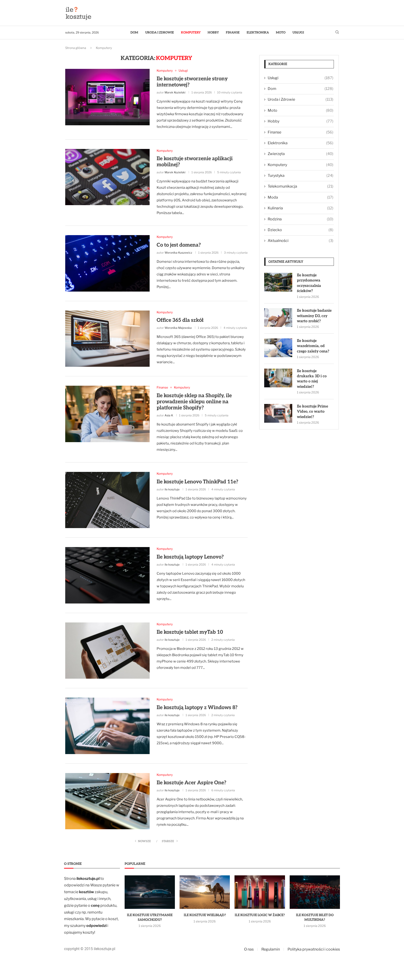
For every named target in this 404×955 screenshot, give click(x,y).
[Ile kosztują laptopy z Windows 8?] (107, 726)
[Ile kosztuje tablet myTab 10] (107, 650)
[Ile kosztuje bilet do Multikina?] (315, 892)
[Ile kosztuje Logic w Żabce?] (259, 892)
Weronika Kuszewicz (178, 252)
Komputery (191, 32)
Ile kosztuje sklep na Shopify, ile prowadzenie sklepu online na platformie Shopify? (194, 401)
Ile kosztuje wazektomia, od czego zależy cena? (313, 346)
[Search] (337, 32)
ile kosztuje (172, 489)
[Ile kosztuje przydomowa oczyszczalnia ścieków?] (278, 282)
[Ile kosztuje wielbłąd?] (205, 892)
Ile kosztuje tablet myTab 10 (190, 632)
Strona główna (75, 48)
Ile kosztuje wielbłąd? (205, 915)
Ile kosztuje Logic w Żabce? (260, 915)
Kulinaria (300, 208)
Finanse (233, 32)
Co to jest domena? (179, 245)
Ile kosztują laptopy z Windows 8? (197, 707)
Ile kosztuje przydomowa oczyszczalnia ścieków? (309, 283)
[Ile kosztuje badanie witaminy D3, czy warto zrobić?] (278, 317)
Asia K (169, 415)
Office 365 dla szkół (180, 320)
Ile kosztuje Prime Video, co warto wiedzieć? (312, 411)
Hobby (213, 32)
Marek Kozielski (175, 92)
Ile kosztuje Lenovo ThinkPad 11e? (197, 482)
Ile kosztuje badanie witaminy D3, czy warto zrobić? (314, 315)
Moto (280, 32)
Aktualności (300, 240)
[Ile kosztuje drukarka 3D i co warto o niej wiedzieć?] (278, 378)
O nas (249, 949)
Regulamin (270, 949)
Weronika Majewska (178, 327)
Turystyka (300, 175)
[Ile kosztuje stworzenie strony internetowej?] (107, 97)
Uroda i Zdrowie (159, 32)
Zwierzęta (300, 154)
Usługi (298, 32)
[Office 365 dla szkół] (107, 339)
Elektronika (258, 32)
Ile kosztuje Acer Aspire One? (191, 783)
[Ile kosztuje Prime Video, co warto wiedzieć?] (278, 413)
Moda (300, 197)
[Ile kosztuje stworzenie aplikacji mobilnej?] (107, 177)
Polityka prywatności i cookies (314, 949)
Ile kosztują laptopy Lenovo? (190, 557)
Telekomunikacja (300, 186)
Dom (134, 32)
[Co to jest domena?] (107, 263)
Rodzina (300, 219)
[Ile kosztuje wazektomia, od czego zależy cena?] (278, 347)
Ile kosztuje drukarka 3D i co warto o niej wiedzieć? (312, 379)
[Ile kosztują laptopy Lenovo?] (107, 575)
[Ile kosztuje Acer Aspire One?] (107, 801)
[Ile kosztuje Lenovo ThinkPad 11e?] (107, 500)
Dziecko (300, 230)
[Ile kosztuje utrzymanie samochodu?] (150, 892)
